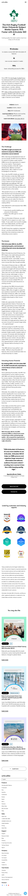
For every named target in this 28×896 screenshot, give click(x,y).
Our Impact (4, 857)
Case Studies (5, 643)
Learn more (5, 660)
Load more (15, 768)
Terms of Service (5, 879)
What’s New (4, 806)
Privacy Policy (5, 872)
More (3, 801)
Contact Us (14, 491)
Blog (3, 838)
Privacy (11, 894)
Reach (3, 799)
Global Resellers (5, 823)
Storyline (4, 792)
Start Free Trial (14, 486)
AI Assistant (4, 787)
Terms (8, 894)
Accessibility (4, 860)
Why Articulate (5, 808)
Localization (4, 794)
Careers (3, 862)
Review (3, 796)
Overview (4, 870)
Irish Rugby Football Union (17, 78)
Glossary (3, 840)
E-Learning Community (7, 842)
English (4, 779)
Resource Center (5, 835)
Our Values (4, 855)
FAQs (3, 810)
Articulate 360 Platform (7, 785)
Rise (2, 790)
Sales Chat (4, 816)
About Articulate (5, 853)
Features (3, 803)
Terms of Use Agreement (7, 877)
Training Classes (5, 845)
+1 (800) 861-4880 (6, 818)
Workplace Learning (14, 693)
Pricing (3, 825)
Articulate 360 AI (19, 118)
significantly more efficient (9, 183)
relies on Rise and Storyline (12, 92)
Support (3, 833)
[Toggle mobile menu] (25, 2)
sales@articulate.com (6, 821)
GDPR (3, 875)
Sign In (3, 847)
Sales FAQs (4, 828)
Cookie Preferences (17, 894)
